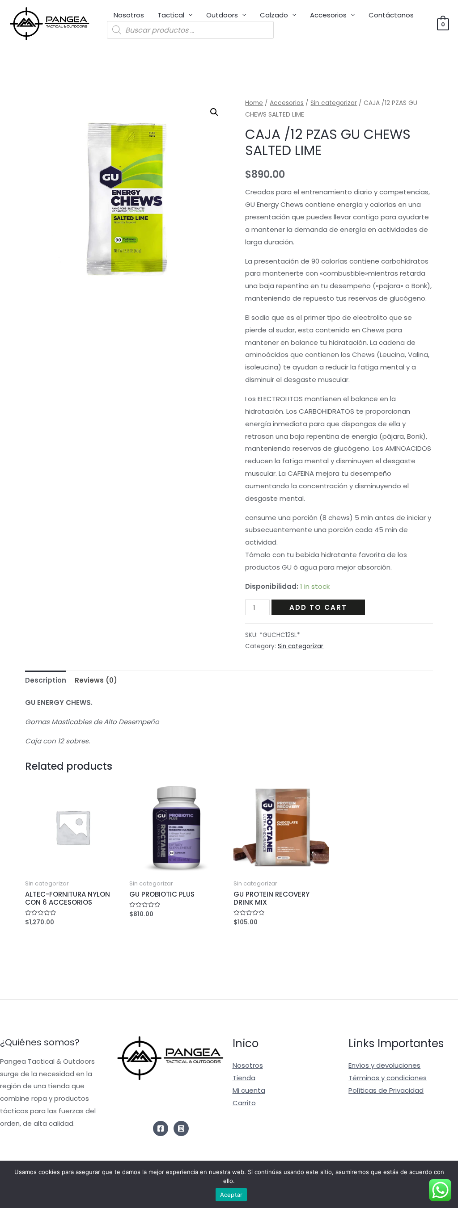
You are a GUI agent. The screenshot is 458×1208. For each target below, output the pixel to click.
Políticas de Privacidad (386, 1090)
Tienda (244, 1077)
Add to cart (318, 607)
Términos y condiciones (387, 1077)
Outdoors (222, 15)
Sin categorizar (333, 103)
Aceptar (231, 1194)
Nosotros (129, 15)
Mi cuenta (249, 1090)
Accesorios (328, 15)
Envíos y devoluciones (384, 1065)
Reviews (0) (96, 680)
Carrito (244, 1102)
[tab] (45, 680)
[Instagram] (181, 1128)
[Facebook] (160, 1128)
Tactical (170, 15)
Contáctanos (391, 15)
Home (254, 103)
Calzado (274, 15)
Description (45, 680)
